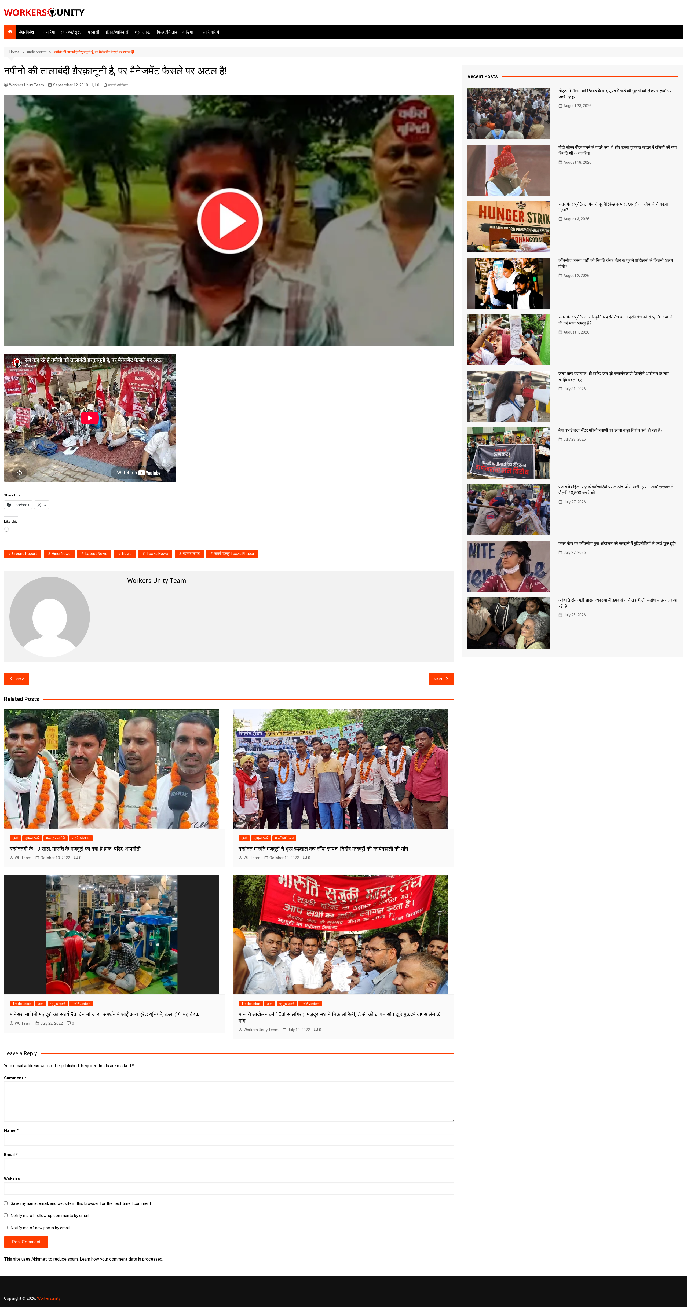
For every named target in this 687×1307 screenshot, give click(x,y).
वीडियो (187, 32)
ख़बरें (15, 838)
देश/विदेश (26, 32)
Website (12, 1179)
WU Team (23, 858)
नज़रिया (49, 32)
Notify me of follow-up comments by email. (50, 1215)
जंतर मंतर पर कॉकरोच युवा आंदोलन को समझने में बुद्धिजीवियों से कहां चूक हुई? (617, 543)
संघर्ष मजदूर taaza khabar (234, 553)
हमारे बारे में (210, 32)
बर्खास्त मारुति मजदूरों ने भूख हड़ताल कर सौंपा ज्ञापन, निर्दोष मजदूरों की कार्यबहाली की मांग (323, 848)
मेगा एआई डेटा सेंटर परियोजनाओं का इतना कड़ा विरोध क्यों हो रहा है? (610, 430)
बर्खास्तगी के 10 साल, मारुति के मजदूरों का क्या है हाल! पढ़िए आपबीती (75, 848)
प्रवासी (93, 32)
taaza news (157, 553)
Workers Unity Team (26, 85)
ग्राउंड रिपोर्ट (191, 553)
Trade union (21, 1004)
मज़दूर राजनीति (55, 838)
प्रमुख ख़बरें (32, 838)
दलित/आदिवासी (117, 32)
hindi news (61, 553)
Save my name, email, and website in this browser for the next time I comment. (81, 1203)
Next (438, 679)
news (127, 553)
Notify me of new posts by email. (40, 1227)
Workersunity (48, 1298)
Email (11, 1154)
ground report (24, 553)
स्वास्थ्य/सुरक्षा (71, 32)
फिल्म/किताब (167, 32)
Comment (15, 1077)
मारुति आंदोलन (118, 85)
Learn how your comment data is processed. (121, 1259)
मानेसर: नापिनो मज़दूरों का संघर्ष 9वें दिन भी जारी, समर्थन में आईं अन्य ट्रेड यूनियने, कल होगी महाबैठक (104, 1014)
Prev (20, 679)
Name (11, 1130)
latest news (96, 553)
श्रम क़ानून (143, 32)
